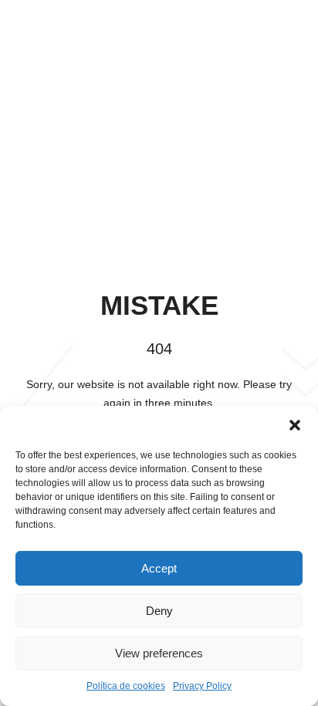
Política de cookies (125, 686)
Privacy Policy (202, 686)
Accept (159, 568)
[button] (295, 425)
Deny (159, 610)
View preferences (159, 653)
